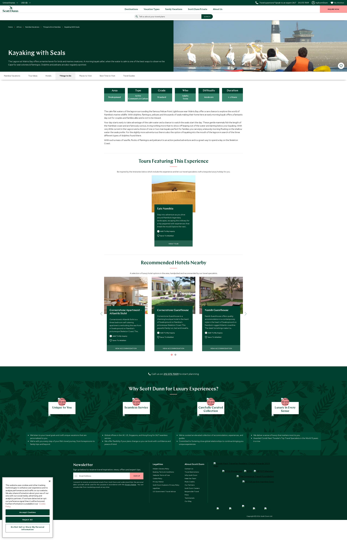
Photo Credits (190, 482)
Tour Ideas (32, 76)
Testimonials (190, 498)
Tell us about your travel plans (152, 16)
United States (9, 2)
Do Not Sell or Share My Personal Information (27, 528)
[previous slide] (102, 313)
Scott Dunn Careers (192, 488)
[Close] (50, 481)
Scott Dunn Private (197, 9)
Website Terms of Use (161, 475)
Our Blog (188, 501)
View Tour (173, 244)
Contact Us (189, 469)
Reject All (28, 519)
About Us (217, 9)
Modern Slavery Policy (161, 469)
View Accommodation (126, 348)
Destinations (131, 9)
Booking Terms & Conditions (163, 472)
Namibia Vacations (12, 76)
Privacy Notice (130, 484)
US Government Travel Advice (164, 491)
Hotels (48, 76)
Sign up (137, 476)
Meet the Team (190, 478)
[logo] (13, 9)
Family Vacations (173, 9)
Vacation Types (152, 9)
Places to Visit (85, 76)
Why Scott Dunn (191, 475)
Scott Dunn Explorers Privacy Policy (166, 485)
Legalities (156, 488)
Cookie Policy (157, 478)
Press (187, 495)
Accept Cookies (27, 512)
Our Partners (190, 485)
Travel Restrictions (192, 472)
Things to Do (65, 76)
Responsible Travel (192, 491)
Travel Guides (129, 76)
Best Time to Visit (107, 76)
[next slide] (244, 313)
